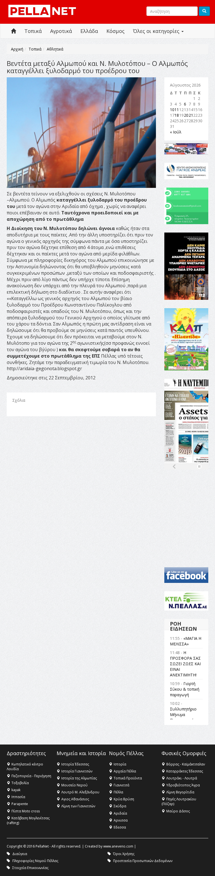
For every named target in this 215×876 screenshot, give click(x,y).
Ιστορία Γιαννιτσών (76, 771)
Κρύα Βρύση (124, 799)
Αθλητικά (55, 49)
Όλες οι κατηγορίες (157, 31)
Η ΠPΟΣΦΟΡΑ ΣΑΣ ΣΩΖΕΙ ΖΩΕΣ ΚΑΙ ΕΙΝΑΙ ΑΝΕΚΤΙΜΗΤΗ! (185, 664)
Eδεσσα (120, 827)
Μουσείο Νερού (74, 785)
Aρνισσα (121, 820)
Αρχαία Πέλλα (125, 771)
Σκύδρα (120, 806)
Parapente (19, 803)
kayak (15, 790)
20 (186, 115)
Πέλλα (118, 792)
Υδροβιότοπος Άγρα (183, 785)
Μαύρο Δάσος (178, 811)
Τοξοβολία (20, 783)
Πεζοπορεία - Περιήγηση (31, 776)
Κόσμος (115, 31)
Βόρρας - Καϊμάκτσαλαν (185, 764)
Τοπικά (33, 31)
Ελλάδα (89, 31)
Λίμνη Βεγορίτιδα (180, 792)
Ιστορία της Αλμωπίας (79, 778)
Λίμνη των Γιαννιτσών (78, 806)
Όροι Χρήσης (123, 853)
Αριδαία (120, 813)
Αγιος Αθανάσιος (75, 799)
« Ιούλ (175, 132)
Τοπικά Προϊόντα (128, 778)
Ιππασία (18, 796)
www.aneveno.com (118, 846)
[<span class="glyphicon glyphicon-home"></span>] (13, 31)
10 (172, 109)
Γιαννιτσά (121, 785)
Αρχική (17, 49)
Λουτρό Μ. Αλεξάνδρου (80, 792)
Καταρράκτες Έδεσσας (184, 771)
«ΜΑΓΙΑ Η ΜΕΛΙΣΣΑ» (185, 641)
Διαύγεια (19, 853)
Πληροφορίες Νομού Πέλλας (35, 860)
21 (191, 115)
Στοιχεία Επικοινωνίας (30, 867)
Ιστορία (120, 764)
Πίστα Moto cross (25, 811)
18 (176, 115)
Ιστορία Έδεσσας (75, 764)
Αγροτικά (61, 31)
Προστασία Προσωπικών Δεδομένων (142, 860)
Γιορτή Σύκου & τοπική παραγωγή (184, 689)
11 (176, 109)
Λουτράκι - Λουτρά (181, 778)
